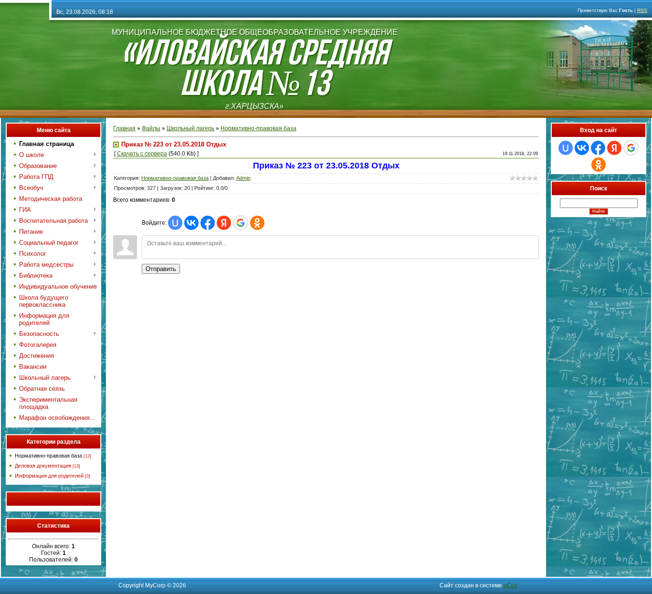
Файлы (151, 128)
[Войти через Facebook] (207, 223)
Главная (124, 128)
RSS (642, 10)
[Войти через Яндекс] (224, 223)
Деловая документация (43, 466)
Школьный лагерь (190, 128)
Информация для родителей (49, 476)
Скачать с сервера (142, 153)
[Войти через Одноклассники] (257, 223)
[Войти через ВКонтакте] (191, 223)
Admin (243, 178)
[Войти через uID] (175, 223)
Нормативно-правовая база (48, 456)
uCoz (510, 585)
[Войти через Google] (240, 222)
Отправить (161, 268)
